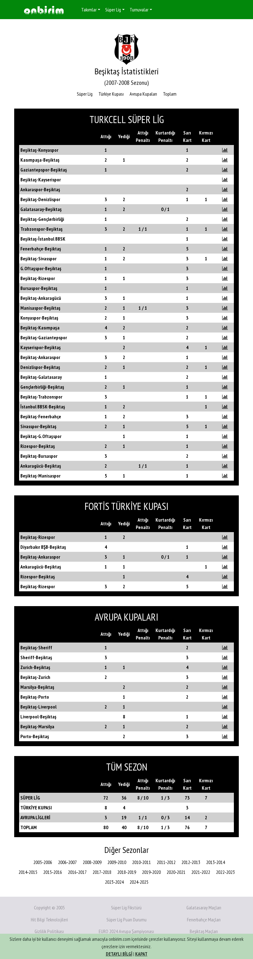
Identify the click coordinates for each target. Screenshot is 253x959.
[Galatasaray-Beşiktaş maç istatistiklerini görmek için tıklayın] (225, 209)
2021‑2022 (200, 872)
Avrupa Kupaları (143, 94)
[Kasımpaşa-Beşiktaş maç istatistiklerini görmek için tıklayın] (225, 160)
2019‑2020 (151, 872)
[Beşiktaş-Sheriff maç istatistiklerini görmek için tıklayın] (225, 647)
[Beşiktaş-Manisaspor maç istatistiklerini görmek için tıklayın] (225, 476)
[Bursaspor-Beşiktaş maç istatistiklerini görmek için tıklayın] (225, 288)
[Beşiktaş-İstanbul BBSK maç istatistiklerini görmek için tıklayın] (225, 239)
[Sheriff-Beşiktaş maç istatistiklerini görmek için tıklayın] (225, 657)
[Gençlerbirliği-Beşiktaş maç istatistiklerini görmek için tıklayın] (225, 387)
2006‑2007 (67, 862)
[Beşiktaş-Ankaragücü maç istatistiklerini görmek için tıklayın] (225, 298)
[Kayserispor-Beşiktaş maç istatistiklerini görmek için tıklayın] (225, 347)
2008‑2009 (92, 862)
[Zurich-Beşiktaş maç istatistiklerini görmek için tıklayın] (225, 667)
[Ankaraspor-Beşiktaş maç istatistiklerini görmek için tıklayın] (225, 189)
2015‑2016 (52, 872)
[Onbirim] (44, 9)
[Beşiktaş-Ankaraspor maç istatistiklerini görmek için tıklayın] (225, 357)
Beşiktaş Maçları (204, 931)
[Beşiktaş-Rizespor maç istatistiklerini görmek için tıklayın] (225, 278)
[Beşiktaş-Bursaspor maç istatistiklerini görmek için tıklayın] (225, 456)
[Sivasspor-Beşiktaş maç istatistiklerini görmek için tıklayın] (225, 426)
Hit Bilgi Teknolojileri (49, 919)
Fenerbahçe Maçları (204, 919)
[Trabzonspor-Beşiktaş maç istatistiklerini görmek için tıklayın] (225, 229)
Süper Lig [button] (113, 9)
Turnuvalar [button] (139, 9)
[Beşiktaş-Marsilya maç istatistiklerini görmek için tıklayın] (225, 726)
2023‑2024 (114, 882)
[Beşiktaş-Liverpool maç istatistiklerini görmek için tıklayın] (225, 707)
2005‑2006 (42, 862)
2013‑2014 (215, 862)
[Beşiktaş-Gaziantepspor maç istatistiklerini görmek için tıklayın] (225, 337)
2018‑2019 (126, 872)
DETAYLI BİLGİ (119, 954)
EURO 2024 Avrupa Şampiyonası (126, 931)
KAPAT (141, 954)
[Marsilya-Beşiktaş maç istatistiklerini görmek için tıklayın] (225, 687)
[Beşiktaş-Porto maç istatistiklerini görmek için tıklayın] (225, 697)
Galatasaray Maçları (203, 907)
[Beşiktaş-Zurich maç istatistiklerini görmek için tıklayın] (225, 677)
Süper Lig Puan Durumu (126, 919)
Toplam (169, 94)
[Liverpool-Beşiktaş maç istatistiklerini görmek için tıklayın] (225, 716)
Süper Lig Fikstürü (126, 907)
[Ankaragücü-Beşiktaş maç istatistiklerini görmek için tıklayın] (225, 466)
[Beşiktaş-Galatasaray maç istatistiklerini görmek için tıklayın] (225, 377)
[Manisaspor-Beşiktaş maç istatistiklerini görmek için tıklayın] (225, 308)
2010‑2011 (141, 862)
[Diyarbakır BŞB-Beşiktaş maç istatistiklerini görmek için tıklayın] (225, 547)
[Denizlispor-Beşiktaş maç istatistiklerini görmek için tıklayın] (225, 367)
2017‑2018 (102, 872)
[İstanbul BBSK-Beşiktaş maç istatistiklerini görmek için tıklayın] (225, 406)
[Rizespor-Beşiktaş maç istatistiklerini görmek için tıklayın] (225, 446)
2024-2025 (139, 882)
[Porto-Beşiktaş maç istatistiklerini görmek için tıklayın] (225, 736)
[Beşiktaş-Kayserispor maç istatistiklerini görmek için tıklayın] (225, 179)
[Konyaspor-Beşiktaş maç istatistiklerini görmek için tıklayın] (225, 318)
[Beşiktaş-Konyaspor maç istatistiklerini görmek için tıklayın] (225, 150)
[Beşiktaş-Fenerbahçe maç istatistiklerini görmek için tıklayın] (225, 416)
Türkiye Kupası (111, 94)
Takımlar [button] (89, 9)
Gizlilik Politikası (49, 931)
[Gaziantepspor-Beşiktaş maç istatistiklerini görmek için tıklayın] (225, 170)
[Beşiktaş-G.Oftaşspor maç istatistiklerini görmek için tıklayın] (225, 436)
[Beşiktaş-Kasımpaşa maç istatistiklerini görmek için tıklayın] (225, 327)
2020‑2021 (176, 872)
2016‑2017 (77, 872)
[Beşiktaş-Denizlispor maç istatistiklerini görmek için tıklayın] (225, 199)
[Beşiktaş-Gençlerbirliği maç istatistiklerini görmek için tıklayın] (225, 219)
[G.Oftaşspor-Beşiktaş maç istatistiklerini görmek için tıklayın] (225, 268)
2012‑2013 (190, 862)
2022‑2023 (225, 872)
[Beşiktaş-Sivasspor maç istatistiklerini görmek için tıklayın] (225, 258)
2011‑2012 (166, 862)
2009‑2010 (116, 862)
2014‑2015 (28, 872)
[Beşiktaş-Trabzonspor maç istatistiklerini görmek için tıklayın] (225, 397)
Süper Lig (85, 94)
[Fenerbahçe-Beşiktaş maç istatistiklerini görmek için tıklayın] (225, 249)
